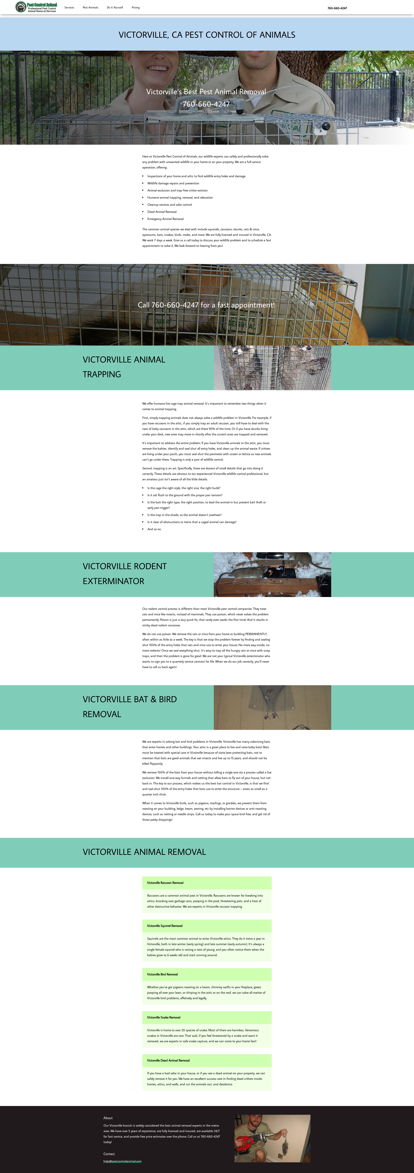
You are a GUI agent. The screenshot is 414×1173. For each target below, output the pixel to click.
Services (69, 7)
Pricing (136, 7)
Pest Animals (90, 7)
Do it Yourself (115, 7)
